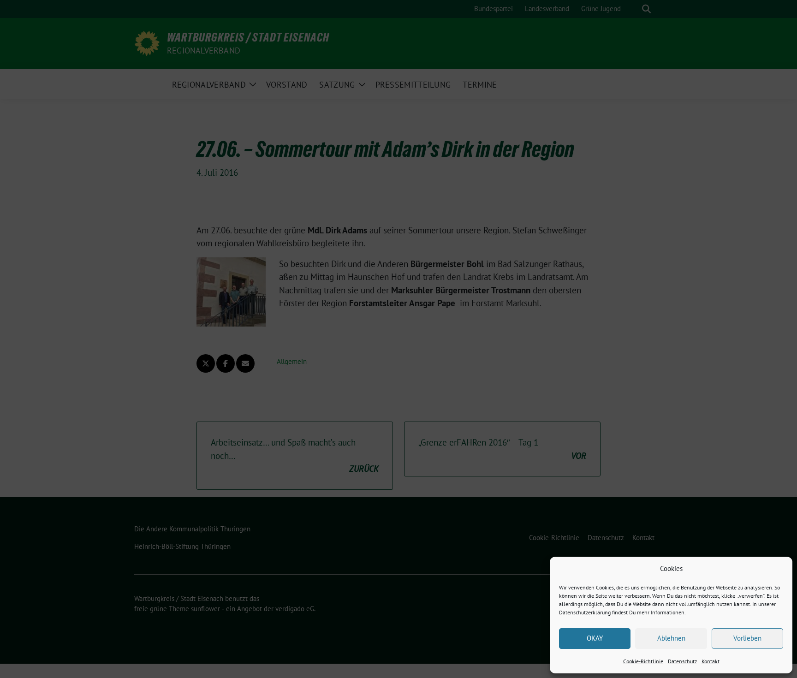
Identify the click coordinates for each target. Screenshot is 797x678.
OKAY (595, 638)
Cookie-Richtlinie (643, 661)
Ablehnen (671, 638)
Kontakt (711, 661)
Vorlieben (747, 638)
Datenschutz (682, 661)
